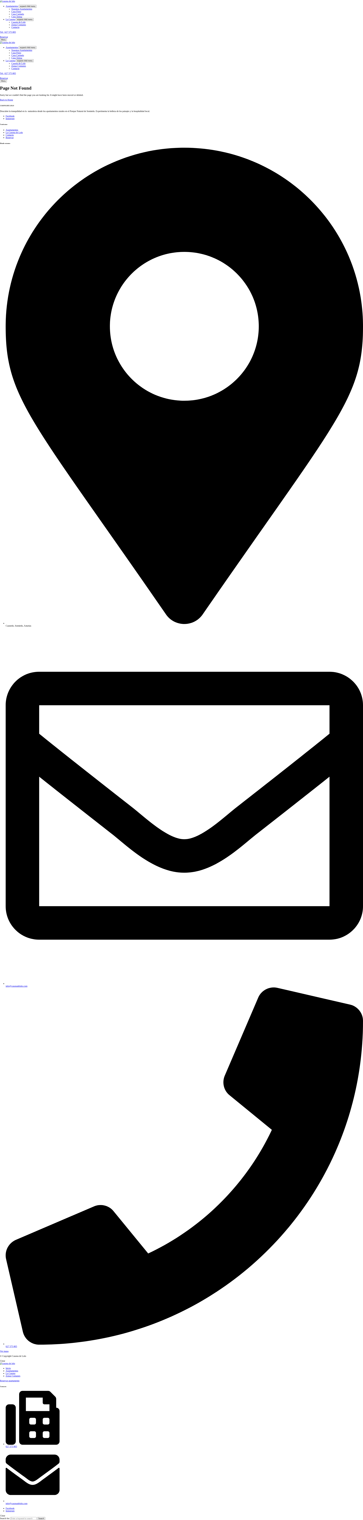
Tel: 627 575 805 (8, 32)
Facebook (10, 116)
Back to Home (6, 100)
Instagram (10, 118)
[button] (4, 37)
